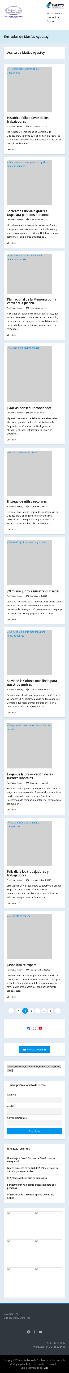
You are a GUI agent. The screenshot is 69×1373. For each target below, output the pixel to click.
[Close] (65, 3)
